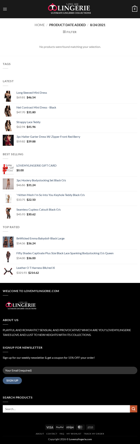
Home (40, 25)
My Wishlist (74, 433)
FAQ (62, 433)
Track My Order (94, 433)
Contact (51, 433)
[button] (5, 9)
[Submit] (133, 408)
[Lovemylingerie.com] (70, 9)
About (40, 433)
